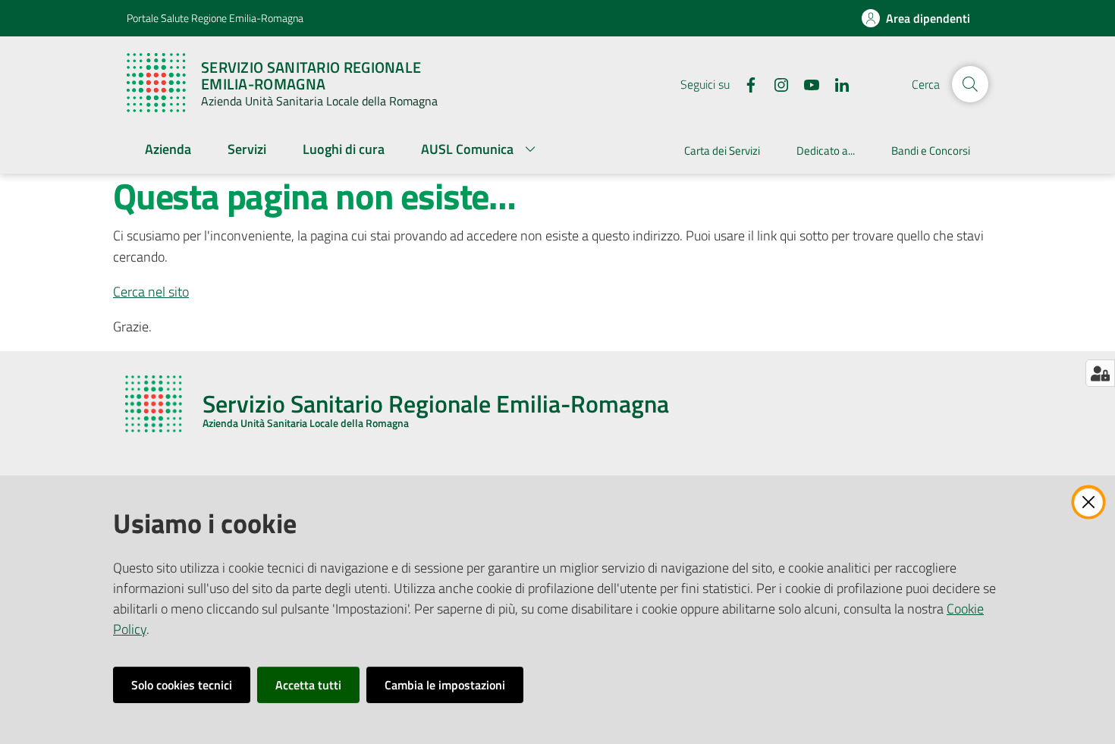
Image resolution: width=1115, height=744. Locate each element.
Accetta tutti (308, 685)
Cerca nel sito (151, 291)
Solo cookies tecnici (181, 685)
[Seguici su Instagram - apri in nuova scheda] (775, 83)
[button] (970, 84)
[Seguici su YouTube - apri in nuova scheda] (805, 83)
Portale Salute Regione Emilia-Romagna (215, 18)
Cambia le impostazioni (445, 685)
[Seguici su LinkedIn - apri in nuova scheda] (836, 83)
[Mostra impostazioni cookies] (1100, 373)
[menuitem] (168, 150)
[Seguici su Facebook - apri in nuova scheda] (745, 83)
